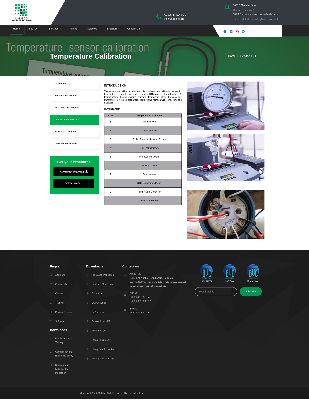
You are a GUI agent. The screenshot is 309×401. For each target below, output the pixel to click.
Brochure (112, 28)
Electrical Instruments (66, 95)
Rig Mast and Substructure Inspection (62, 369)
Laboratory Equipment (66, 143)
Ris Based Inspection (103, 275)
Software (92, 28)
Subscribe (250, 291)
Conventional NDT (101, 321)
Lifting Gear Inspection (103, 349)
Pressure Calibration (65, 131)
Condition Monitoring (102, 284)
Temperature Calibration (67, 119)
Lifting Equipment (101, 340)
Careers (59, 293)
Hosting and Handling (103, 358)
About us (33, 28)
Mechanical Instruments (67, 107)
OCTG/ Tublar (99, 302)
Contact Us (133, 28)
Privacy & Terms (64, 312)
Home (16, 28)
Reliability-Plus (136, 393)
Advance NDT (99, 330)
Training (72, 28)
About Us (60, 275)
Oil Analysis (98, 312)
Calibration (60, 83)
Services (53, 28)
